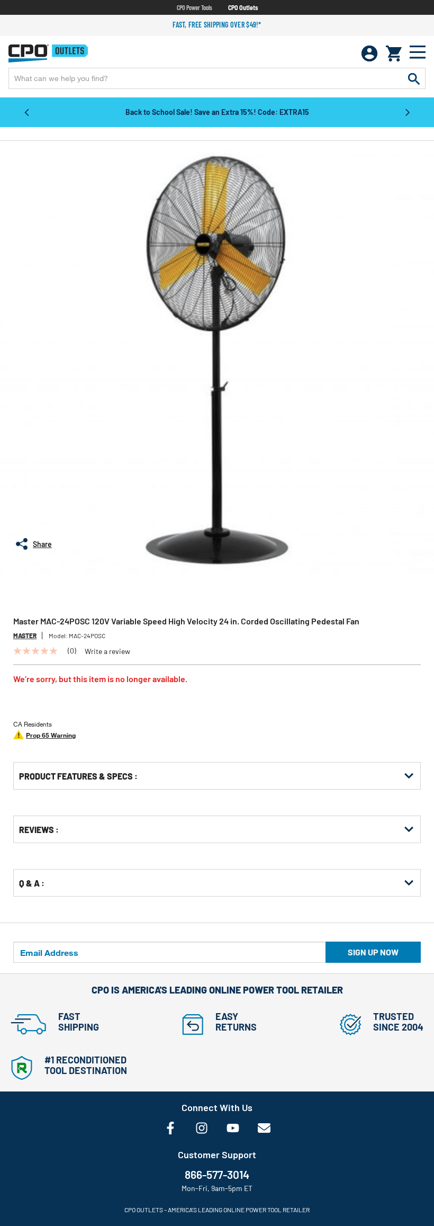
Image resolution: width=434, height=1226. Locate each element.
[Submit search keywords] (414, 78)
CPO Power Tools (194, 7)
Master (25, 635)
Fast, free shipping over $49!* (217, 24)
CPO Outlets (243, 7)
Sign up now (373, 952)
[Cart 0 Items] (394, 53)
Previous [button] (26, 111)
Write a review (107, 651)
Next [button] (407, 111)
